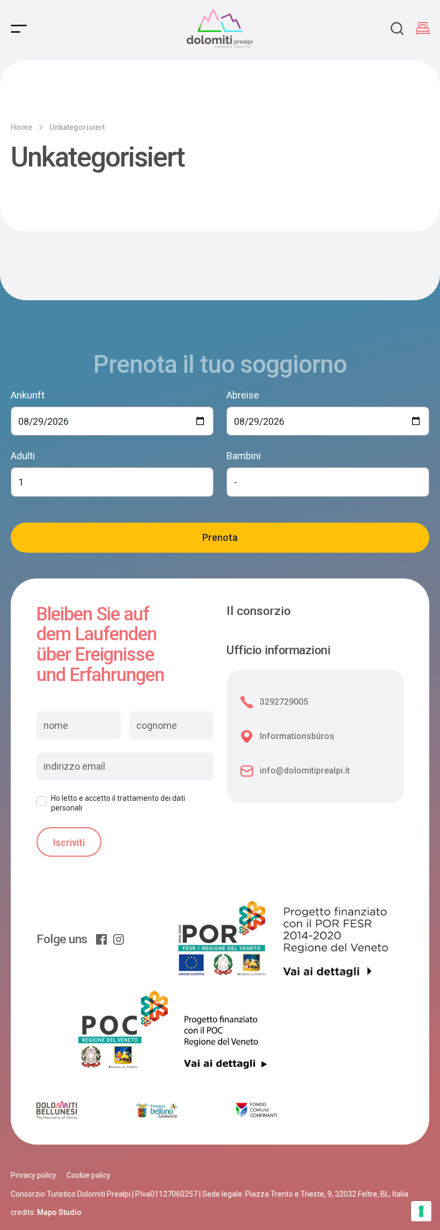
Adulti (23, 455)
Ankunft (28, 395)
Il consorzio (258, 611)
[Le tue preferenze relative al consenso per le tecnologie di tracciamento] (421, 1211)
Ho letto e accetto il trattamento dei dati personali (118, 803)
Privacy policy (33, 1175)
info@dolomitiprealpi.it (305, 770)
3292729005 (284, 702)
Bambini (243, 455)
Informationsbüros (297, 736)
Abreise (242, 395)
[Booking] (422, 28)
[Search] (397, 28)
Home (21, 127)
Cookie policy (89, 1175)
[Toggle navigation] (19, 29)
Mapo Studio (59, 1212)
